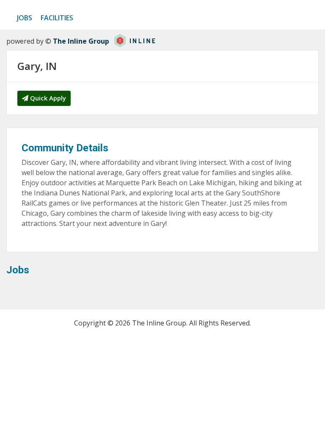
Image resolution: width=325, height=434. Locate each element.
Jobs (24, 17)
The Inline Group (81, 41)
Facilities (57, 17)
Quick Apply (47, 98)
